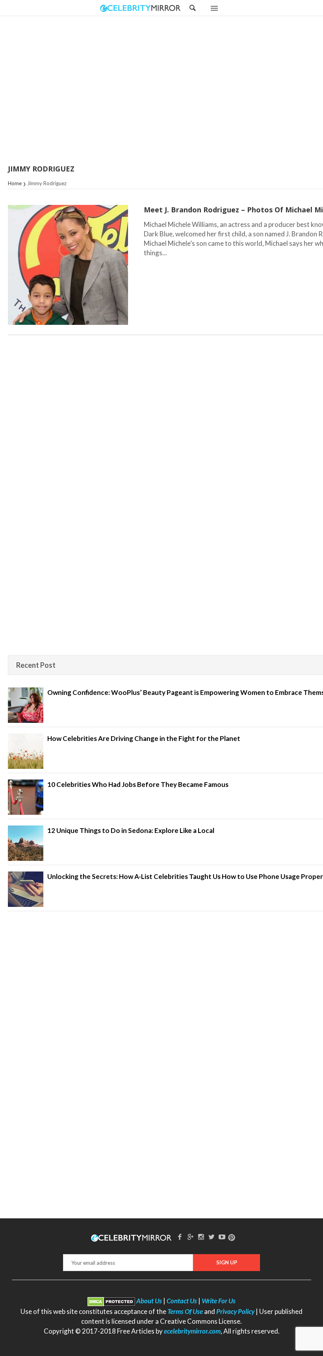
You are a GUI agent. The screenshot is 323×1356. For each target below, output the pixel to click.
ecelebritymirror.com (192, 1331)
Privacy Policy (235, 1311)
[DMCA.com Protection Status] (111, 1301)
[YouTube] (222, 1237)
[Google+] (190, 1237)
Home (15, 183)
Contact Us (182, 1301)
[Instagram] (201, 1237)
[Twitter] (211, 1237)
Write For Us (219, 1301)
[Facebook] (180, 1237)
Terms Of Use (185, 1311)
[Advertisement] (181, 91)
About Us (149, 1301)
